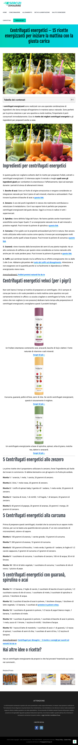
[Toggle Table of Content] (71, 99)
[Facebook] (36, 728)
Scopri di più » (39, 355)
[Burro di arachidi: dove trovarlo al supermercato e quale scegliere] (29, 679)
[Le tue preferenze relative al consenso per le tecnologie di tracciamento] (74, 741)
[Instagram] (41, 728)
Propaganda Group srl (46, 742)
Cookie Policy (67, 739)
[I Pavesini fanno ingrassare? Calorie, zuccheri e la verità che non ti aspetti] (48, 679)
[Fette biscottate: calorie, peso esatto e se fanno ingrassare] (67, 679)
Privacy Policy (59, 739)
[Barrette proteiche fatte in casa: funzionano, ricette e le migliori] (10, 679)
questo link (53, 225)
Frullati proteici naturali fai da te (31, 274)
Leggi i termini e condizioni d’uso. (50, 715)
